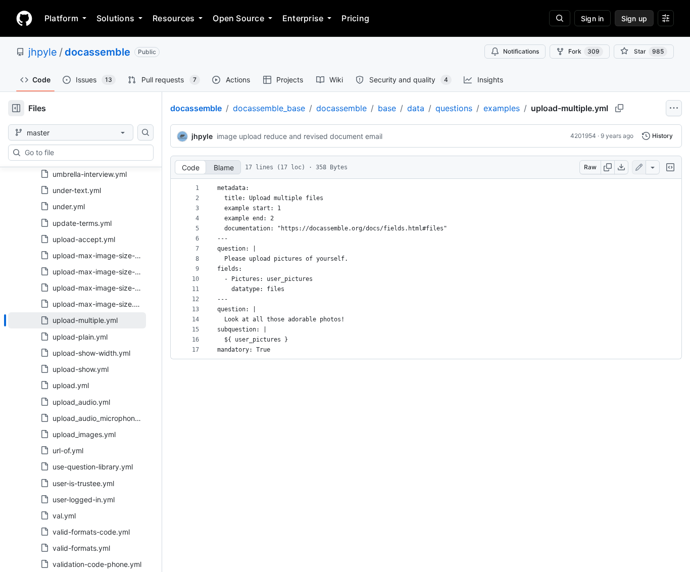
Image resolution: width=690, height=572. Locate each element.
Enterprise (302, 18)
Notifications (521, 51)
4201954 (583, 135)
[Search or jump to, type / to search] (559, 18)
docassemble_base (269, 108)
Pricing (355, 18)
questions (453, 108)
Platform (61, 18)
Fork (584, 51)
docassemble (97, 52)
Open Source (238, 18)
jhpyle (42, 52)
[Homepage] (24, 18)
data (415, 108)
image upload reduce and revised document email (299, 136)
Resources (173, 18)
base (387, 108)
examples (501, 108)
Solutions (115, 18)
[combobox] (85, 152)
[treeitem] (77, 320)
